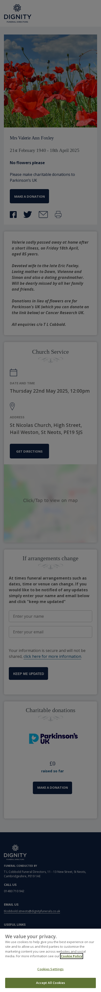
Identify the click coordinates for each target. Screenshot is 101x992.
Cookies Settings (50, 969)
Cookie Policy (71, 956)
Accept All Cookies (50, 983)
